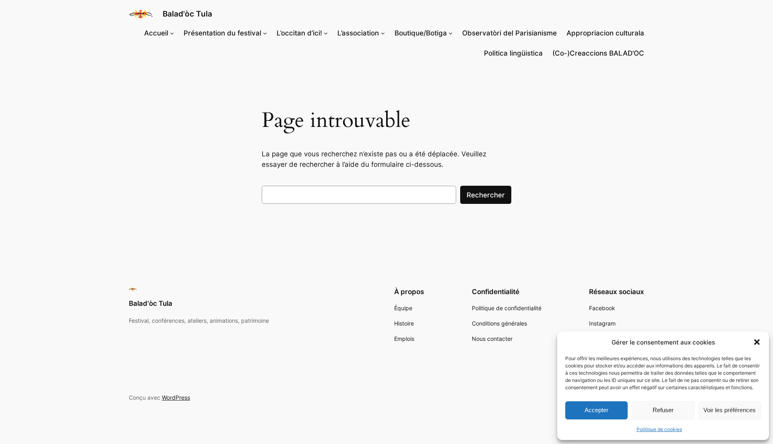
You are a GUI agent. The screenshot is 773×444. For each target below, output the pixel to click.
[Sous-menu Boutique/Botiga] (451, 33)
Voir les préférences (729, 410)
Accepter (596, 410)
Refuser (663, 410)
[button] (757, 342)
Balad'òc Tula (187, 14)
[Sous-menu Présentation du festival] (265, 33)
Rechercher (486, 195)
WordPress (176, 397)
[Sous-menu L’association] (383, 33)
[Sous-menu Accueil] (172, 33)
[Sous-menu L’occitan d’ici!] (326, 33)
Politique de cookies (659, 429)
